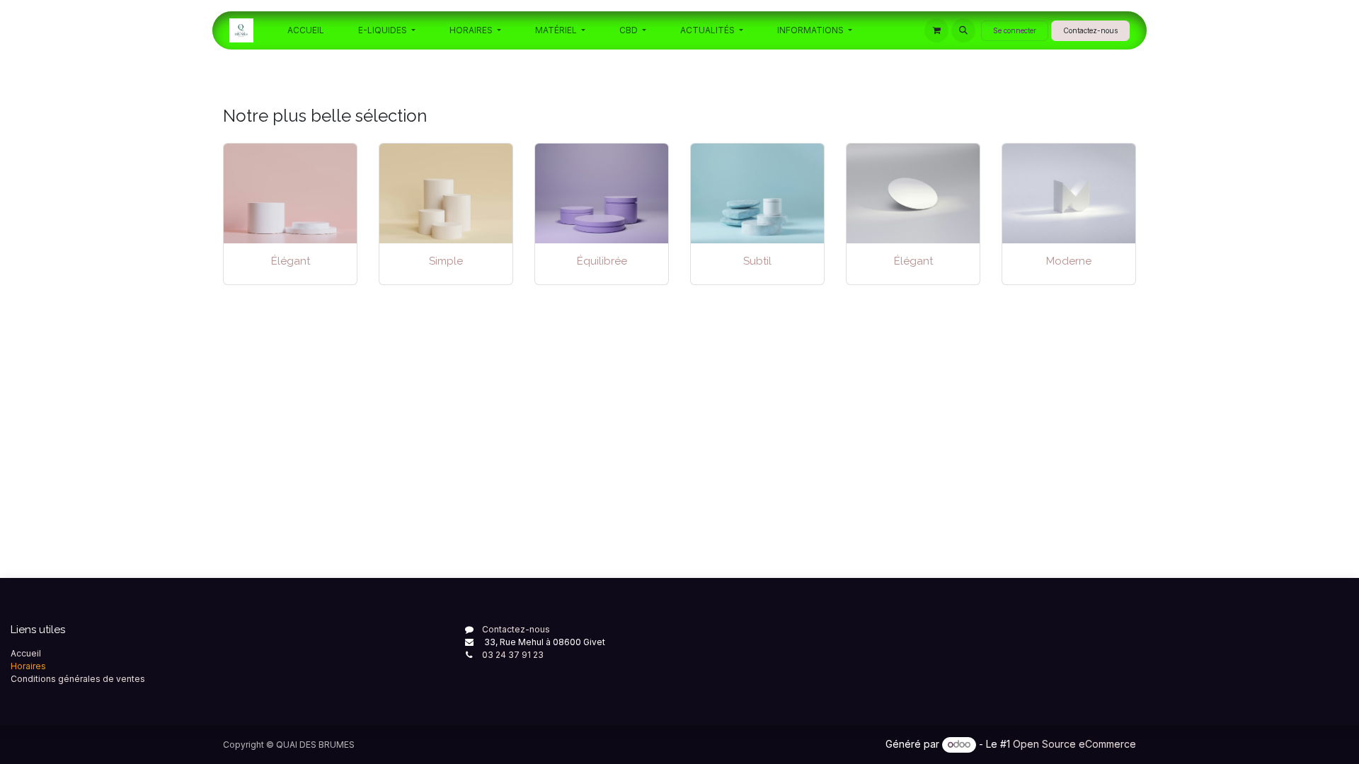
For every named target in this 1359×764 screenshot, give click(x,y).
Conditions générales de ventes (78, 678)
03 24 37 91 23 (513, 654)
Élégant (290, 261)
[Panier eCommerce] (936, 30)
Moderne (1068, 261)
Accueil (26, 653)
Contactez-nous (1090, 30)
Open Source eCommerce (1074, 744)
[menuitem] (305, 30)
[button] (963, 30)
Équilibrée (602, 261)
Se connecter (1014, 30)
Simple (446, 261)
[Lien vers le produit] (445, 193)
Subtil (757, 261)
